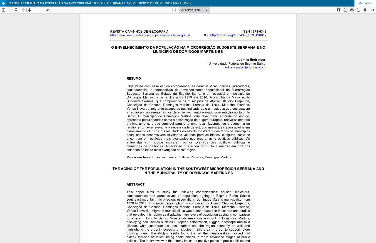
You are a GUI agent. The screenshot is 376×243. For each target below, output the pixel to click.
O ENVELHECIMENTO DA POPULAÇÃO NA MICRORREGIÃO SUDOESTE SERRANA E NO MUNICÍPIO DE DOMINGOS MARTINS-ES (100, 3)
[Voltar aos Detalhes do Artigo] (3, 3)
